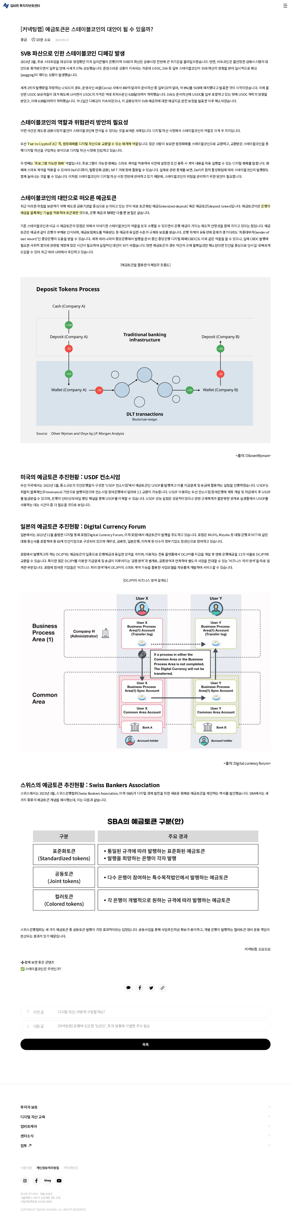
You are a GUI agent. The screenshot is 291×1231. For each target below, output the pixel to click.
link (162, 987)
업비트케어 (28, 1126)
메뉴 (285, 5)
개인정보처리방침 (47, 1167)
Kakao (128, 987)
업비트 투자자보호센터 (21, 5)
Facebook (139, 987)
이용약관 (26, 1167)
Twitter (151, 987)
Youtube (59, 1180)
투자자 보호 (29, 1106)
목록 (145, 1044)
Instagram (25, 1180)
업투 (23, 1145)
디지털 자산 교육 (32, 1116)
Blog (47, 1180)
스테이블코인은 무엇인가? (43, 968)
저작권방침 (71, 1167)
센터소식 (27, 1135)
